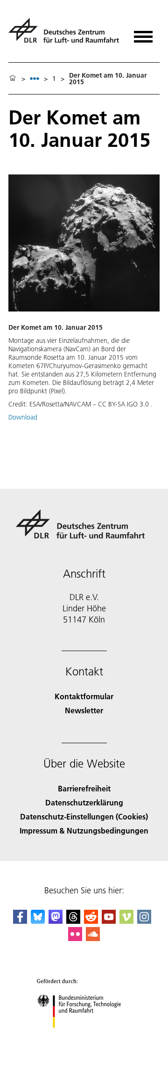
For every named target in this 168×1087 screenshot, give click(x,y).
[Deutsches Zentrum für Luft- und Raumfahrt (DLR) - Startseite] (65, 34)
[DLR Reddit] (91, 920)
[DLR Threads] (73, 920)
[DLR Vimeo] (126, 920)
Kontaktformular (84, 696)
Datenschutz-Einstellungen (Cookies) (84, 816)
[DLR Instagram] (144, 920)
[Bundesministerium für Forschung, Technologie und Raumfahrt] (84, 1037)
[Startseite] (12, 78)
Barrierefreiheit (84, 788)
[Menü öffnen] (143, 33)
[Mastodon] (56, 920)
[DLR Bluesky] (38, 920)
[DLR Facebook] (20, 920)
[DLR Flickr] (75, 938)
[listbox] (34, 78)
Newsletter (84, 710)
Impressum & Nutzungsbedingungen (84, 830)
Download (22, 417)
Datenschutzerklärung (84, 802)
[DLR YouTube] (109, 920)
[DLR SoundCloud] (93, 938)
